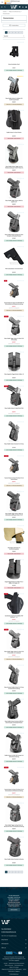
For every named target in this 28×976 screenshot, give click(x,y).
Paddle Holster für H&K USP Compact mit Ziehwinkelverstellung (14, 756)
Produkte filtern (15, 25)
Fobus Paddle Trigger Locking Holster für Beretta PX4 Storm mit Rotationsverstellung (14, 825)
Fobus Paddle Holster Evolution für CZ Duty (14, 444)
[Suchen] (5, 7)
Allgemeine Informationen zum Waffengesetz (12, 969)
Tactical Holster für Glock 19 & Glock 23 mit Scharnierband (14, 478)
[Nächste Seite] (21, 32)
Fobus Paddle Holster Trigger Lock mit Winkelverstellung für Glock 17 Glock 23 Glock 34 (14, 167)
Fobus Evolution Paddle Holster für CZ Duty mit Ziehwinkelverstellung (14, 688)
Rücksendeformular (19, 965)
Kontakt (5, 963)
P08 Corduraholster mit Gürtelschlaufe (14, 268)
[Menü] (1, 7)
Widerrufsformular (9, 965)
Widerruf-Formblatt (14, 967)
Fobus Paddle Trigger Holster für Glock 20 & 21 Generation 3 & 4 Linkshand (14, 652)
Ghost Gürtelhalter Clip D (14, 64)
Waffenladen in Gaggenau (14, 971)
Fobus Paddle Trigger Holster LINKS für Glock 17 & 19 (14, 201)
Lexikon (24, 969)
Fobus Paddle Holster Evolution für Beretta (14, 859)
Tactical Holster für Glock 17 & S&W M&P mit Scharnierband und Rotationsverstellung (14, 303)
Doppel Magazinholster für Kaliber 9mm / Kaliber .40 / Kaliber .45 (14, 582)
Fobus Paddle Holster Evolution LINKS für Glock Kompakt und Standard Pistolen (14, 722)
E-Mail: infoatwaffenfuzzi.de (8, 931)
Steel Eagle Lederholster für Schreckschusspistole (14, 548)
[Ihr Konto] (22, 7)
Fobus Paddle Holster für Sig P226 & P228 (14, 408)
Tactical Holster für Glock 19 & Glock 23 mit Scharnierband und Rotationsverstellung (14, 790)
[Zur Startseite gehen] (14, 7)
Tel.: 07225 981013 (6, 929)
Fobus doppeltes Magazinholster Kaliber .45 (14, 374)
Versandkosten (6, 958)
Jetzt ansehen (14, 909)
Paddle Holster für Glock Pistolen (14, 132)
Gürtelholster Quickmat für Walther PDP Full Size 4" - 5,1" (14, 616)
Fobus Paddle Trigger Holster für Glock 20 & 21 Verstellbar (14, 339)
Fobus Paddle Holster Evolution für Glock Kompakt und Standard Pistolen (14, 235)
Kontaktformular (13, 935)
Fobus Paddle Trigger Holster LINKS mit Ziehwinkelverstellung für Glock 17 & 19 (14, 514)
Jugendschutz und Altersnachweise (16, 963)
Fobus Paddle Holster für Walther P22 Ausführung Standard (14, 99)
